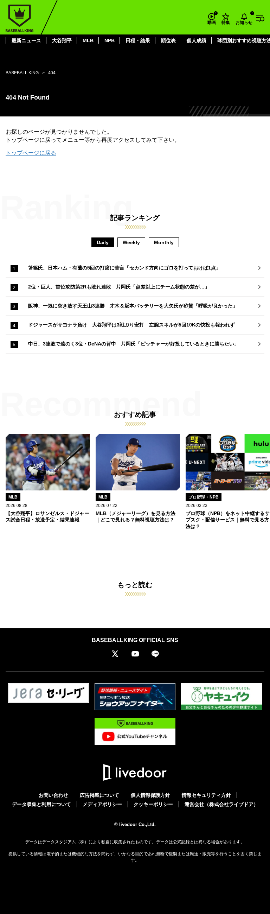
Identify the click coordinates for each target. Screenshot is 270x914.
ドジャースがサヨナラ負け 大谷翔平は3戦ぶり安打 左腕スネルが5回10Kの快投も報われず (131, 325)
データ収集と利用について (41, 804)
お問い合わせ (53, 795)
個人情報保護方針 (150, 795)
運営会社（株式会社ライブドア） (221, 804)
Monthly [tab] (164, 242)
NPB (109, 40)
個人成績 (196, 40)
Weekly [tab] (131, 242)
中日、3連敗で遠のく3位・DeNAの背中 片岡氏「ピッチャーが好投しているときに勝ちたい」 (133, 344)
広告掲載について (99, 795)
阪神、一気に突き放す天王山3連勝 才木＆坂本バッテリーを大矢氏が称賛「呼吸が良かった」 (133, 306)
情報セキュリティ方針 (206, 795)
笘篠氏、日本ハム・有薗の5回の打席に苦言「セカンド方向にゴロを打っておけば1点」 (124, 268)
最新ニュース (26, 40)
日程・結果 (138, 40)
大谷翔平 (62, 40)
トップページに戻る (31, 153)
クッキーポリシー (153, 804)
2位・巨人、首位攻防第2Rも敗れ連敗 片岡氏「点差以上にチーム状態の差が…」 (119, 287)
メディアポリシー (102, 804)
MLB (88, 40)
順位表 (168, 40)
